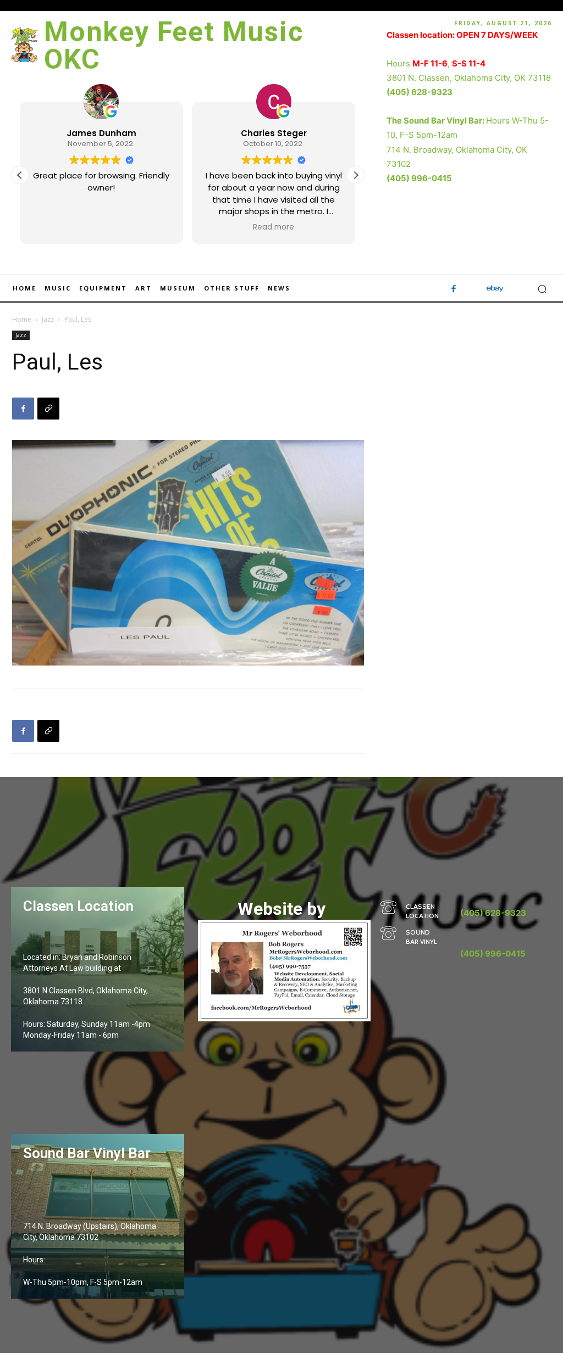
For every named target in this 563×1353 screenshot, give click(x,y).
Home (21, 319)
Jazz (48, 319)
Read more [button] (273, 227)
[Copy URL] (48, 409)
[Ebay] (495, 289)
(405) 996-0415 (419, 178)
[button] (355, 175)
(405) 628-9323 (419, 92)
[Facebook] (453, 289)
